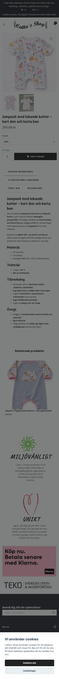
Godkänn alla (29, 663)
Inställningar (29, 671)
